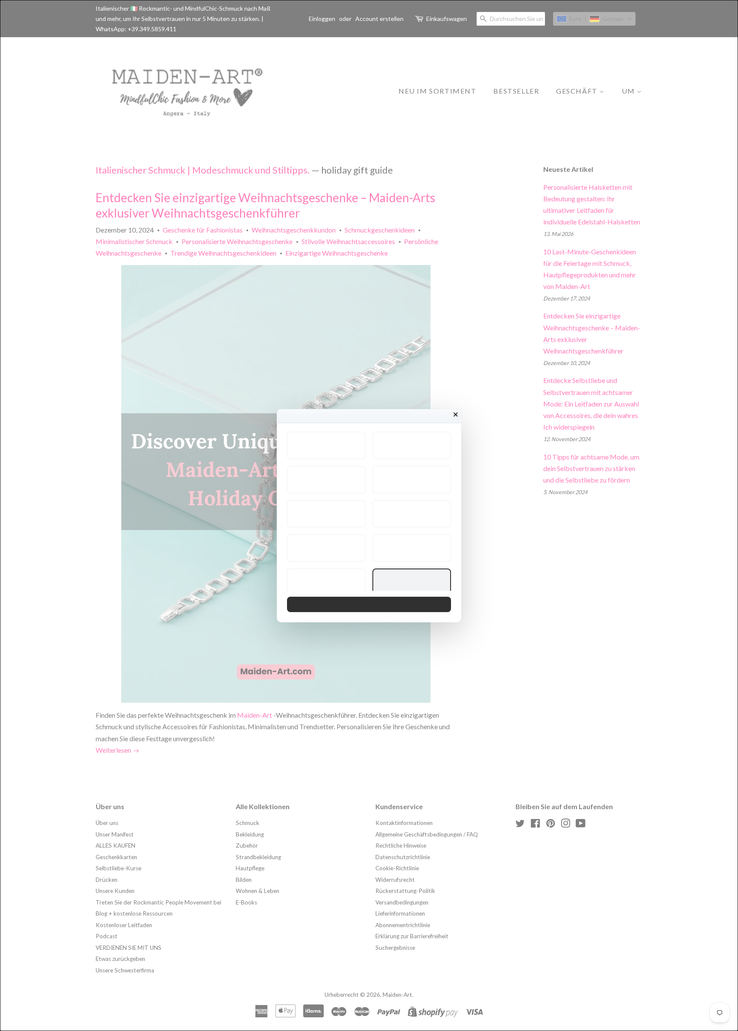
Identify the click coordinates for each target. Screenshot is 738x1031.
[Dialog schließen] (456, 414)
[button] (326, 445)
